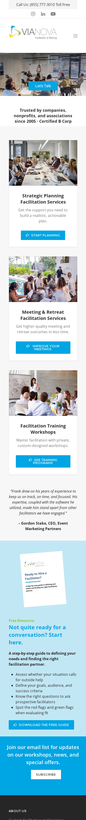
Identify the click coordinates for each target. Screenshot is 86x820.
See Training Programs (45, 461)
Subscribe (46, 774)
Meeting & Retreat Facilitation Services (43, 315)
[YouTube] (53, 13)
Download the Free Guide (44, 725)
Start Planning (45, 235)
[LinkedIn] (43, 13)
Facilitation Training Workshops (43, 429)
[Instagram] (33, 13)
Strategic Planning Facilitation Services (43, 199)
